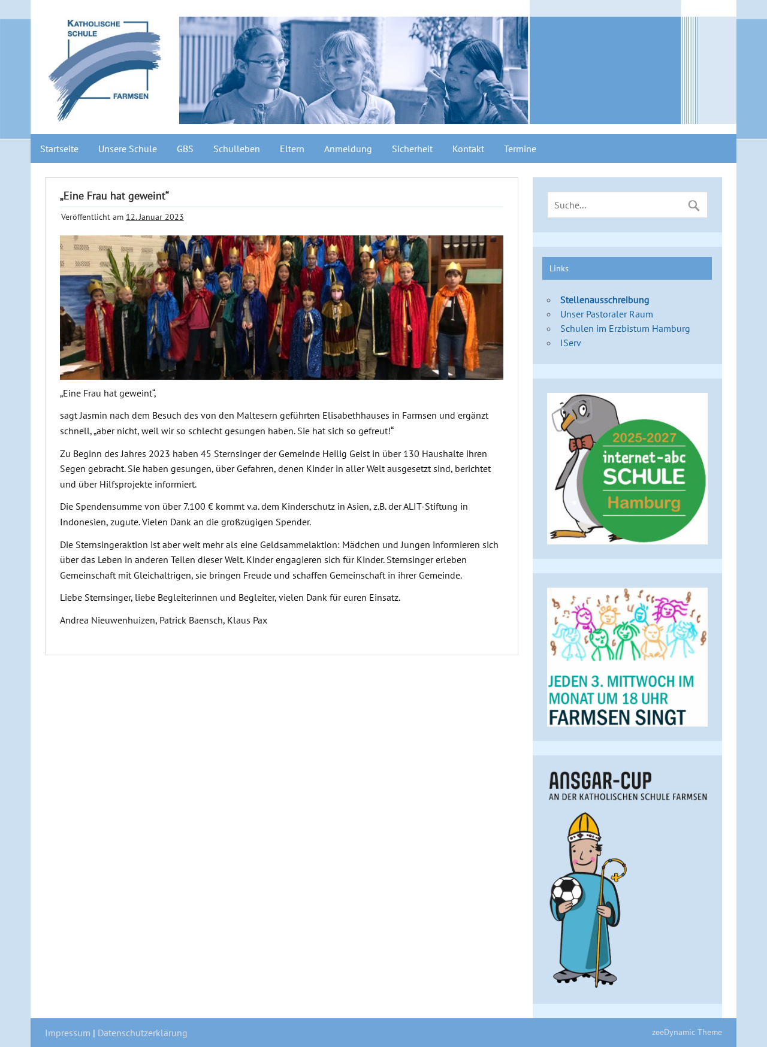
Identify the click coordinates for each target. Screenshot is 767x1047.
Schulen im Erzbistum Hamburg (625, 328)
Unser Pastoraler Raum (606, 314)
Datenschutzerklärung (143, 1033)
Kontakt (468, 149)
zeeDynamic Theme (687, 1031)
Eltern (292, 149)
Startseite (59, 149)
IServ (570, 343)
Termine (520, 149)
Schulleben (236, 149)
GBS (185, 149)
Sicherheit (412, 149)
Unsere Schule (127, 149)
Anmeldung (348, 149)
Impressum (67, 1033)
